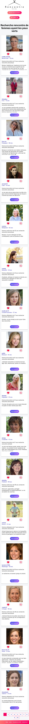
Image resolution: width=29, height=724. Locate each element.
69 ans (10, 482)
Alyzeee (4, 395)
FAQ (7, 722)
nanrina (4, 226)
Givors (4, 524)
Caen (3, 185)
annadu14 (5, 184)
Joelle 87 (4, 607)
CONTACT (25, 722)
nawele (4, 268)
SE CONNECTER (14, 17)
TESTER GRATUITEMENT (14, 12)
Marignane (5, 227)
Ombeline (4, 99)
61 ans (10, 354)
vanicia (4, 522)
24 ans (9, 693)
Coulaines (4, 439)
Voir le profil (14, 72)
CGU (10, 722)
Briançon (4, 354)
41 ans (8, 651)
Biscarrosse (5, 58)
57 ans (10, 439)
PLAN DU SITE (17, 722)
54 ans (8, 185)
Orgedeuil (4, 397)
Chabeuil (4, 482)
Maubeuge (5, 566)
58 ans (11, 566)
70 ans (11, 58)
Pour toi (4, 141)
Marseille (4, 270)
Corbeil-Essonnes (7, 312)
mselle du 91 (5, 311)
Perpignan (5, 143)
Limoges (4, 609)
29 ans (10, 270)
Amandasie (5, 692)
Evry (3, 100)
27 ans (15, 312)
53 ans (10, 397)
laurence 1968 (6, 565)
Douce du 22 (5, 649)
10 (17, 717)
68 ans (11, 143)
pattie (3, 353)
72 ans (7, 100)
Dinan (3, 651)
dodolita (4, 480)
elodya (4, 438)
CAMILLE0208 (6, 57)
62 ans (11, 227)
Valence (4, 693)
